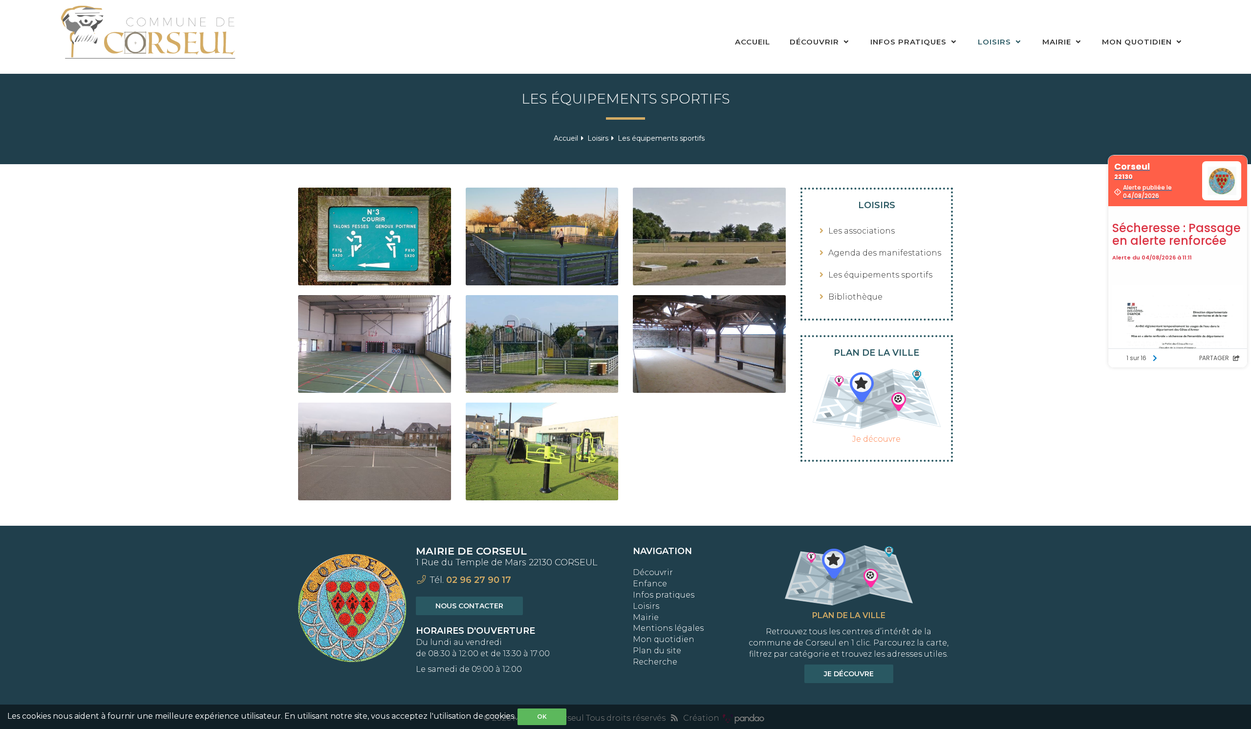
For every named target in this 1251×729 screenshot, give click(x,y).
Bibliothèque (855, 296)
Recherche (655, 661)
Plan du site (657, 650)
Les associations (861, 231)
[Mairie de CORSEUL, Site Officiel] (149, 37)
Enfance (650, 583)
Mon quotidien (1138, 41)
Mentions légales (668, 628)
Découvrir (815, 41)
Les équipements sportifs (880, 274)
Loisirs (996, 41)
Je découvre (876, 439)
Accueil (752, 41)
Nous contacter (469, 605)
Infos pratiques (909, 41)
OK (542, 716)
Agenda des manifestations (884, 252)
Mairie (1058, 41)
